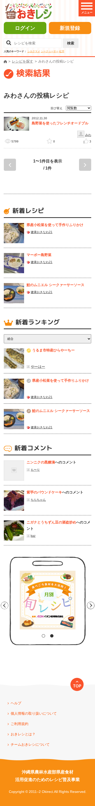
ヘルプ (16, 703)
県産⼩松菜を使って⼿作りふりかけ (55, 225)
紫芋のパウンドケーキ (44, 492)
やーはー (38, 367)
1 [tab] (43, 635)
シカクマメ (33, 51)
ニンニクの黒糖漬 (41, 462)
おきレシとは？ (23, 734)
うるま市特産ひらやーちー (53, 350)
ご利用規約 (19, 724)
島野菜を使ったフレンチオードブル (60, 123)
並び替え (56, 108)
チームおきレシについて (30, 744)
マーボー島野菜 (39, 255)
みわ (88, 135)
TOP (77, 686)
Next (90, 605)
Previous (4, 605)
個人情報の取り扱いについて (34, 713)
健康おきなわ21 (41, 232)
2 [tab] (51, 635)
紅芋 (61, 51)
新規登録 (70, 28)
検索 (70, 43)
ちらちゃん (38, 500)
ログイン (25, 28)
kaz (33, 536)
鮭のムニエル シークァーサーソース (55, 285)
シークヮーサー (50, 51)
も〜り (35, 469)
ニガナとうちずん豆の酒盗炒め (51, 522)
